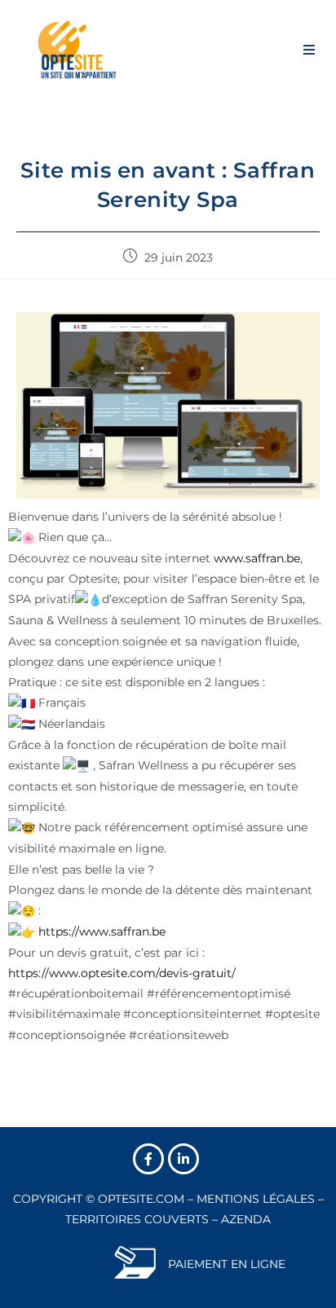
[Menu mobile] (309, 49)
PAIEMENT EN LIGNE (226, 1264)
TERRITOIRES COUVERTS (137, 1219)
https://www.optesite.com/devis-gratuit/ (122, 973)
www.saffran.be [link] (257, 558)
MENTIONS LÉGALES (256, 1198)
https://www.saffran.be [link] (102, 931)
